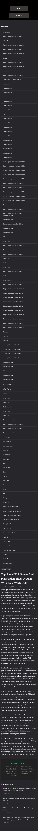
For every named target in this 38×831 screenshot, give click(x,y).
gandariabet (6, 71)
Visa (4, 489)
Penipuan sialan (7, 241)
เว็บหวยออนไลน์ (8, 384)
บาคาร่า (5, 394)
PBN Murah (6, 559)
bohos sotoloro (7, 88)
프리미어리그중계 (9, 532)
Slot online (6, 459)
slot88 (5, 554)
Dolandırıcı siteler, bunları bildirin (13, 224)
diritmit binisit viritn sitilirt (10, 506)
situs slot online (7, 563)
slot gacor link (7, 441)
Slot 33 (5, 476)
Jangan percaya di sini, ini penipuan (13, 36)
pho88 (29, 741)
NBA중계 (6, 537)
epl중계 (5, 450)
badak (5, 58)
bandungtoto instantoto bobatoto (12, 345)
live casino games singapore (11, 519)
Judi (4, 463)
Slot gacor (6, 498)
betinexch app (7, 32)
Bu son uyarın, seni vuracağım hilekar (14, 162)
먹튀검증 (6, 502)
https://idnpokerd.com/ (9, 550)
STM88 (5, 41)
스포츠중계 (7, 437)
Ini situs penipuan (8, 215)
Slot (4, 472)
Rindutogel (6, 455)
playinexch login (8, 446)
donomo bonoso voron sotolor (12, 79)
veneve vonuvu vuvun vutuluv (12, 511)
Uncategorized (6, 569)
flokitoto (5, 332)
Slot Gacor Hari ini (8, 528)
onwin (5, 114)
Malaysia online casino (9, 524)
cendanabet (6, 541)
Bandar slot (6, 468)
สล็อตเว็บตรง (7, 389)
